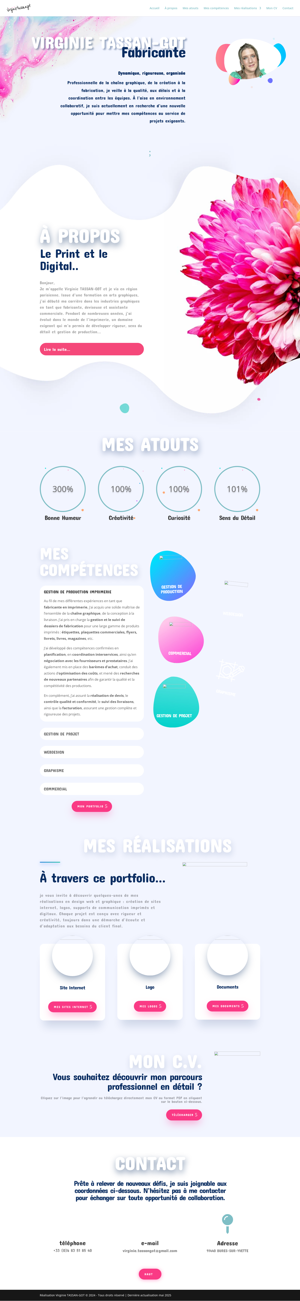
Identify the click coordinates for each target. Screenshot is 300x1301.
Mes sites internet (71, 1007)
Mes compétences (216, 8)
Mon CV (271, 8)
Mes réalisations (245, 8)
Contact (287, 8)
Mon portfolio (90, 806)
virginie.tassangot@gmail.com (150, 1250)
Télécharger (182, 1115)
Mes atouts (190, 8)
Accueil (154, 8)
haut (148, 1274)
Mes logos (149, 1006)
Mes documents (226, 1006)
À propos (171, 8)
